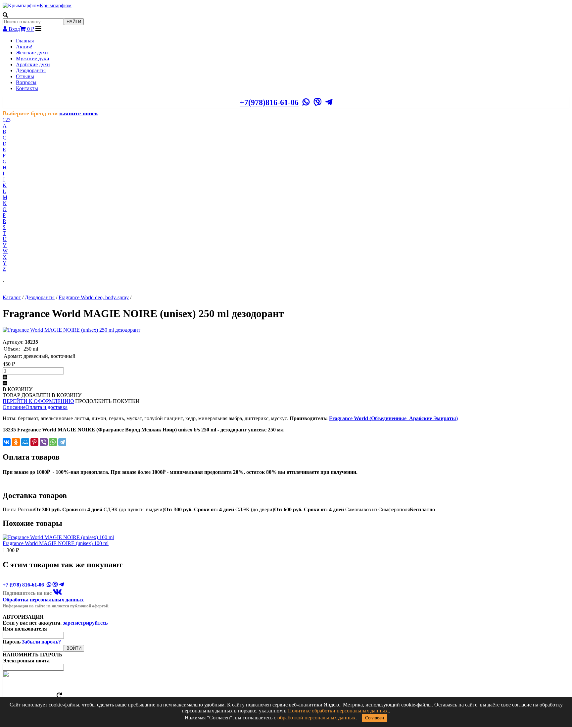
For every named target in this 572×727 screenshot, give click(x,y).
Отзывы (25, 76)
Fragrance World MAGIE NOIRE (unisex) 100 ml (56, 543)
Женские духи (32, 52)
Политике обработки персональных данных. (338, 710)
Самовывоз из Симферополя (390, 509)
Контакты (27, 88)
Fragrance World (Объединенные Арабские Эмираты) (393, 418)
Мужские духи (32, 58)
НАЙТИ (74, 21)
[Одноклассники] (16, 442)
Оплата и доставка (46, 407)
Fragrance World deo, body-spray (94, 297)
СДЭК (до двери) (289, 509)
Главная (25, 40)
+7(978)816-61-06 (269, 102)
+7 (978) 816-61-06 (23, 584)
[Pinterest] (34, 442)
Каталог (12, 297)
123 (7, 120)
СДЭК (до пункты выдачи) (169, 509)
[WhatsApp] (53, 442)
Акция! (24, 46)
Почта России (52, 509)
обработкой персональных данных (316, 717)
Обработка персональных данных (43, 599)
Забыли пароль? (41, 641)
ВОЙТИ (74, 648)
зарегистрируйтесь (85, 623)
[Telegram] (62, 442)
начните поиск (78, 113)
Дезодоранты (31, 70)
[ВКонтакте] (7, 442)
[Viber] (44, 442)
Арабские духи (33, 64)
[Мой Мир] (25, 442)
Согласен (374, 717)
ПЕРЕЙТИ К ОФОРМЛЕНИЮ (38, 401)
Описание (14, 407)
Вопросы (26, 82)
